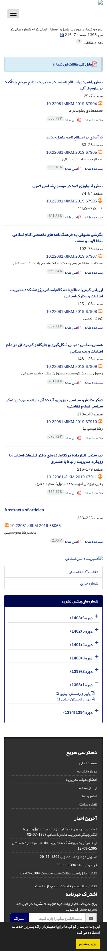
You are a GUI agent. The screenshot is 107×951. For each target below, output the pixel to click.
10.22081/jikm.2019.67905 (71, 152)
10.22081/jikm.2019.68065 (35, 526)
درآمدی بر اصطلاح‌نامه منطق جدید (74, 137)
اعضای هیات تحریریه (81, 779)
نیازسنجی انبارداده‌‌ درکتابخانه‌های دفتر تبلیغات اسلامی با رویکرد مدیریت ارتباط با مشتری (56, 458)
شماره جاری (89, 583)
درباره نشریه (87, 771)
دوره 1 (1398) (81, 685)
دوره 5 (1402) (81, 631)
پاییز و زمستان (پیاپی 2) (73, 693)
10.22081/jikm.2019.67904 (71, 104)
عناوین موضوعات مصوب (78, 856)
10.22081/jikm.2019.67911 (72, 477)
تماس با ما (89, 796)
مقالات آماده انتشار (83, 571)
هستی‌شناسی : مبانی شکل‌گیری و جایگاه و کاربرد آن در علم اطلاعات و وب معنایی (54, 348)
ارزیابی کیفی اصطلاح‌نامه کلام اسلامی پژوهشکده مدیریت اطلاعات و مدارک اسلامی (56, 293)
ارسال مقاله (88, 788)
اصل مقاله (63, 120)
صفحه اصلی (88, 763)
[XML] (62, 35)
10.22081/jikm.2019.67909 (71, 366)
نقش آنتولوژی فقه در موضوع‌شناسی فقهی (68, 186)
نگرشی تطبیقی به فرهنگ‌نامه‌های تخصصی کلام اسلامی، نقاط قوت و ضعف (57, 237)
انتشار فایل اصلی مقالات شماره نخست (69, 873)
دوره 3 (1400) (81, 658)
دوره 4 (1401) (81, 645)
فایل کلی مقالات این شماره (72, 64)
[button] (74, 933)
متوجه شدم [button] (87, 944)
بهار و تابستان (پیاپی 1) (74, 699)
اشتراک (19, 918)
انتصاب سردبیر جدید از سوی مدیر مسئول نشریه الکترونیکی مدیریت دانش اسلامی (60, 831)
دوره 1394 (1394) (78, 712)
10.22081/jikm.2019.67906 (71, 201)
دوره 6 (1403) (81, 618)
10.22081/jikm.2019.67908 (71, 311)
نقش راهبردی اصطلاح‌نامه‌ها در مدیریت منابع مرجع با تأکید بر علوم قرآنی (54, 85)
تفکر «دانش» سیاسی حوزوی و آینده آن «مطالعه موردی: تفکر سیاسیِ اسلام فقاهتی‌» (54, 403)
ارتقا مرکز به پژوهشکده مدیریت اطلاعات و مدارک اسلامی (54, 843)
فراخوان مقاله (86, 865)
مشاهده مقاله (94, 120)
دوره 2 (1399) (81, 671)
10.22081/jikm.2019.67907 (71, 256)
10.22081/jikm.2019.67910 (71, 422)
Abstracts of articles (24, 510)
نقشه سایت (88, 804)
